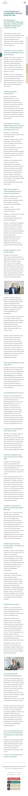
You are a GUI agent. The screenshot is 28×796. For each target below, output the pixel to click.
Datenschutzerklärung (11, 774)
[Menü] (24, 2)
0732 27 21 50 (8, 769)
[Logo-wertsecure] (11, 2)
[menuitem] (24, 2)
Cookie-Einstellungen (11, 772)
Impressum (19, 772)
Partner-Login (18, 774)
